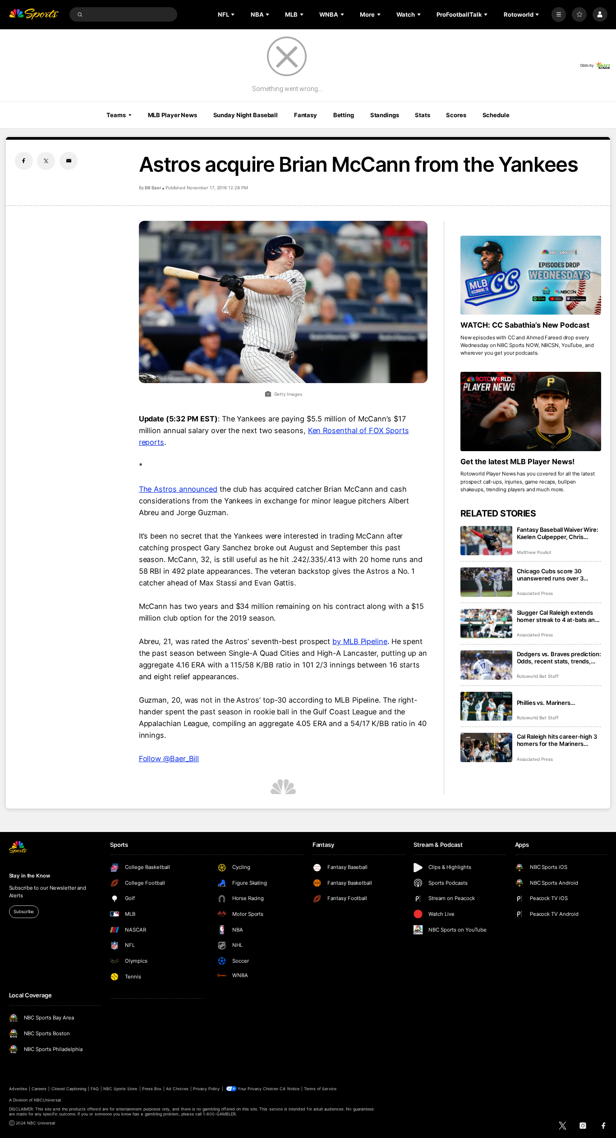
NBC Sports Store (120, 1088)
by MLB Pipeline (359, 641)
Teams (115, 115)
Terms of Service (320, 1088)
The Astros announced (178, 489)
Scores (456, 115)
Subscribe (24, 911)
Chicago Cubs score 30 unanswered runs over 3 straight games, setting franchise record (550, 574)
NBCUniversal (47, 1099)
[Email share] (69, 161)
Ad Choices (177, 1088)
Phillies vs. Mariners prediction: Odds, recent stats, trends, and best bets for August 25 (559, 702)
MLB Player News (172, 115)
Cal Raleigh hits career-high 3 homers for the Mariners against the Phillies (557, 740)
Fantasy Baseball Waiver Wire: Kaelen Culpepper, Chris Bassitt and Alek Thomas (557, 533)
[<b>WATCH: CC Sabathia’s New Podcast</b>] (531, 275)
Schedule (496, 115)
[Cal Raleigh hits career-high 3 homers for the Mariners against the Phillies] (486, 747)
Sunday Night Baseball (245, 115)
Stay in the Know (30, 876)
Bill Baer (153, 187)
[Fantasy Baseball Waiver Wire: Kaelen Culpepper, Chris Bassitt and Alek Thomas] (486, 540)
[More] (559, 14)
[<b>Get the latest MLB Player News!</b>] (531, 411)
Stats (422, 115)
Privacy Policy (206, 1088)
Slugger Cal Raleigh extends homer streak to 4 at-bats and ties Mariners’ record (557, 616)
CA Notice (289, 1088)
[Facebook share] (24, 161)
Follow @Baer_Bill (169, 758)
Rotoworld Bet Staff (538, 676)
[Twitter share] (46, 161)
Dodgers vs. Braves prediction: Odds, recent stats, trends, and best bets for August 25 (559, 657)
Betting (343, 115)
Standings (384, 115)
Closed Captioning (69, 1088)
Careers (39, 1088)
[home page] (34, 15)
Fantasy (305, 115)
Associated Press (535, 593)
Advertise (18, 1088)
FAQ (94, 1088)
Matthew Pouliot (534, 552)
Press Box (151, 1088)
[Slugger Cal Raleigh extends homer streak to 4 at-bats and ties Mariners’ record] (486, 623)
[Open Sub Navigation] (233, 14)
